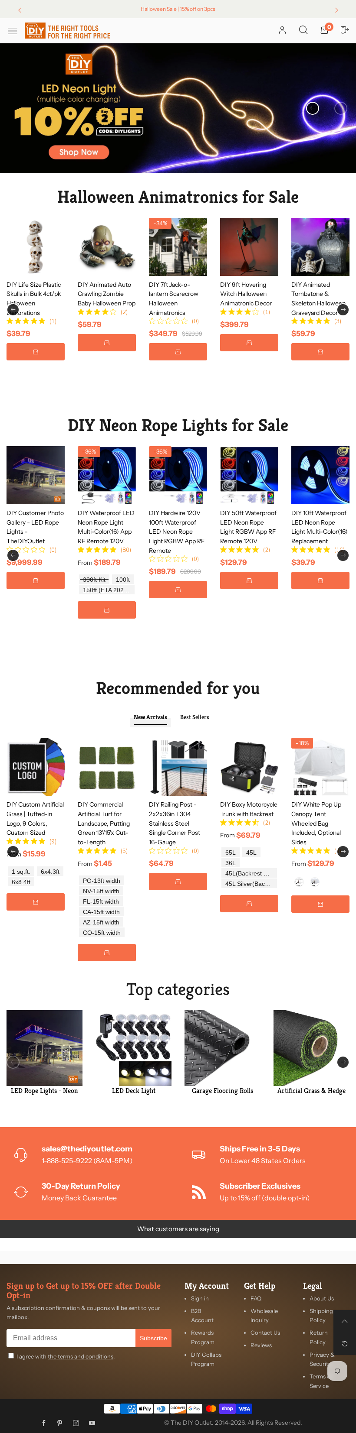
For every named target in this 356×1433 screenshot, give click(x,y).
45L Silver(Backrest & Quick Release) (251, 884)
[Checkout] (345, 31)
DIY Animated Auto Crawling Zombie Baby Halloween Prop (106, 294)
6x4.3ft (50, 872)
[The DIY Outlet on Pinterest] (60, 1423)
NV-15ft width (101, 891)
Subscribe (153, 1338)
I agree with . (65, 1356)
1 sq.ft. (21, 872)
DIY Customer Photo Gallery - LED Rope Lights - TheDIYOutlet (35, 527)
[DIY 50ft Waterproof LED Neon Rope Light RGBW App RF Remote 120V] (249, 475)
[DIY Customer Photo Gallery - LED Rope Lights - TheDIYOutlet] (36, 475)
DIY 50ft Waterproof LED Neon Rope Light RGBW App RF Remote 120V (248, 527)
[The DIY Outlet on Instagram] (76, 1423)
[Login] (282, 31)
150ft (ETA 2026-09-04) (109, 590)
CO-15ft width (102, 933)
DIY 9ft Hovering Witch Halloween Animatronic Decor (246, 294)
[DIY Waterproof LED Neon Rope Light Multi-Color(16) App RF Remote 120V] (107, 475)
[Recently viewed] (344, 1343)
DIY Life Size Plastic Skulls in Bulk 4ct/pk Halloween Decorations (34, 299)
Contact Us (265, 1332)
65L (230, 852)
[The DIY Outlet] (68, 31)
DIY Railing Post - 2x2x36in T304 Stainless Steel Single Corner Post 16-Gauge (174, 823)
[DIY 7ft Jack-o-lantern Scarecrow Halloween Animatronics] (178, 247)
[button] (340, 108)
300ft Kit (94, 580)
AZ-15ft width (101, 922)
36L (230, 863)
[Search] (303, 31)
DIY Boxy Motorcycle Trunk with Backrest (248, 809)
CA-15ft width (101, 912)
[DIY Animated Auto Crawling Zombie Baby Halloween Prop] (107, 247)
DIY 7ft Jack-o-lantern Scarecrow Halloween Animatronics (173, 299)
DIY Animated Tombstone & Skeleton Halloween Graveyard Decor (318, 299)
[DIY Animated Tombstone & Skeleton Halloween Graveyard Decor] (320, 247)
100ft (123, 580)
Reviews (261, 1345)
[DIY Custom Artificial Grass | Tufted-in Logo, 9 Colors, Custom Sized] (36, 767)
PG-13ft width (101, 881)
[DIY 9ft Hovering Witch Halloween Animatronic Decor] (249, 247)
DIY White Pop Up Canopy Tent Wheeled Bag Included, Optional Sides (316, 823)
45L (251, 852)
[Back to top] (344, 1321)
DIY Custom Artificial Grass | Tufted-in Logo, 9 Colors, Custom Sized (35, 818)
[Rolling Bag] (299, 882)
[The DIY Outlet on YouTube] (92, 1423)
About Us (322, 1298)
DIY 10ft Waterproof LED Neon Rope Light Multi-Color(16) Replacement (319, 527)
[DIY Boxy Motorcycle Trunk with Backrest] (249, 767)
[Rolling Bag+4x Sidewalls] (315, 882)
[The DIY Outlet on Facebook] (44, 1423)
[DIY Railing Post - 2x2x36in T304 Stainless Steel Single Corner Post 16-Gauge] (178, 767)
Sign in (200, 1298)
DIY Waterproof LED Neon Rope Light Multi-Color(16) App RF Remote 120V (106, 527)
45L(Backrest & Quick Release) (251, 873)
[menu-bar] (16, 30)
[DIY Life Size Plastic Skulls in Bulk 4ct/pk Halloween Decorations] (36, 247)
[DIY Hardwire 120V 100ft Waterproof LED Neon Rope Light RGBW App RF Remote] (178, 475)
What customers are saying (178, 1229)
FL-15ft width (101, 901)
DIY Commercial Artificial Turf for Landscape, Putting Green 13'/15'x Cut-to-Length (104, 823)
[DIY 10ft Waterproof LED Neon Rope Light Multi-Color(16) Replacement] (320, 475)
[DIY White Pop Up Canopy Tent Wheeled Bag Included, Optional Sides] (320, 767)
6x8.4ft (21, 882)
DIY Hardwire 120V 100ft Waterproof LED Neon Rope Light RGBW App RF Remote (176, 531)
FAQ (256, 1298)
